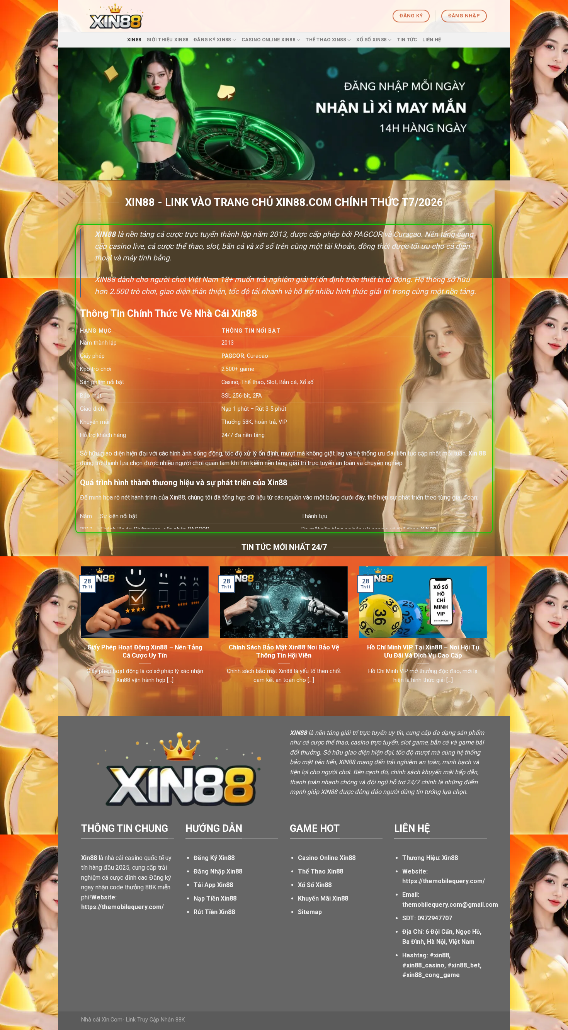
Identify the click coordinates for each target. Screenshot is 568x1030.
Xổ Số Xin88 (371, 39)
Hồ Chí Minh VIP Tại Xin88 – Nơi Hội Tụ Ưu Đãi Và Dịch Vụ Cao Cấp (423, 651)
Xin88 (134, 39)
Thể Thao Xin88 (326, 39)
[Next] (488, 635)
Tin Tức (407, 39)
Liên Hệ (431, 39)
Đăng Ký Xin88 (212, 39)
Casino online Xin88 (268, 39)
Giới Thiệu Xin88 (167, 39)
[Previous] (79, 635)
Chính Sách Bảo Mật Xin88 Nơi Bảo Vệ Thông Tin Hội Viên (284, 651)
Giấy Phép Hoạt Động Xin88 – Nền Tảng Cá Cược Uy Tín (144, 651)
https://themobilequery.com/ (443, 881)
